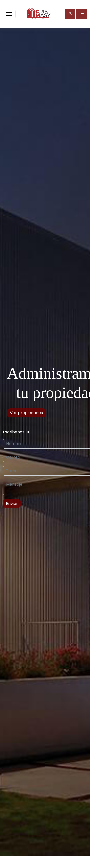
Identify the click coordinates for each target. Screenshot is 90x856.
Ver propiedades (26, 413)
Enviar (12, 503)
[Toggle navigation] (9, 14)
